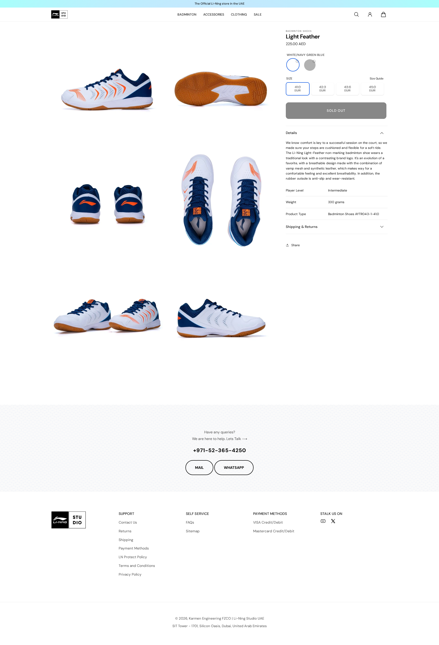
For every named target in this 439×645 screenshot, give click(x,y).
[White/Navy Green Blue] (293, 65)
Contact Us (128, 522)
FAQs (190, 522)
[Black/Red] (310, 65)
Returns (125, 531)
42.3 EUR (326, 90)
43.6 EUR (351, 90)
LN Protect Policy (133, 557)
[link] (187, 14)
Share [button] (295, 245)
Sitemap (193, 531)
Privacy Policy (130, 574)
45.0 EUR (376, 90)
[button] (356, 14)
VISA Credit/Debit (268, 522)
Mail (199, 467)
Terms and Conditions (137, 565)
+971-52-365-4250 (219, 450)
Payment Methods (134, 548)
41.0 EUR (301, 90)
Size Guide (376, 78)
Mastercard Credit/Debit (273, 531)
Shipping (126, 540)
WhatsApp (234, 467)
